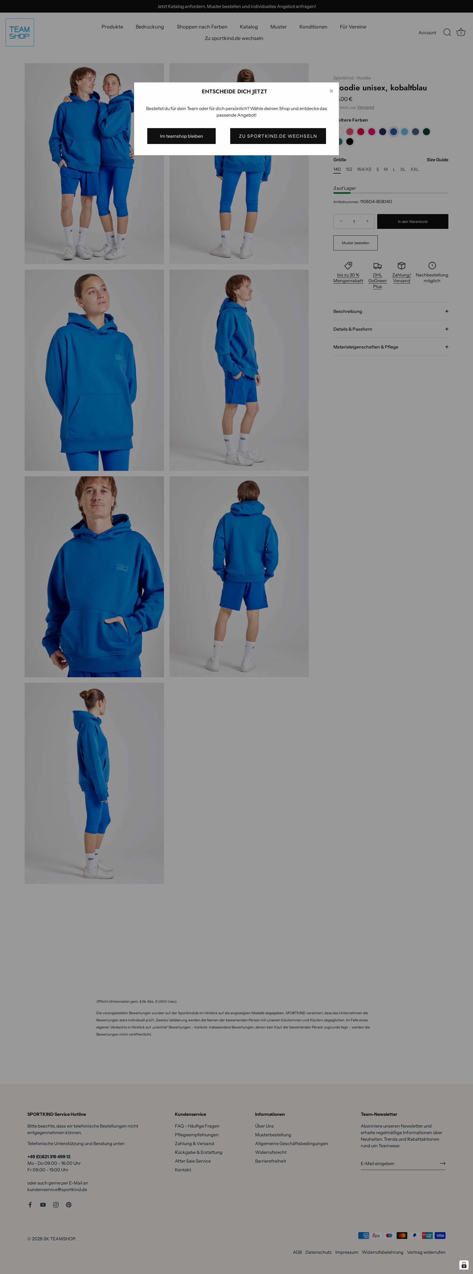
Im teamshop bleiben (181, 136)
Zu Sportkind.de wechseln (278, 136)
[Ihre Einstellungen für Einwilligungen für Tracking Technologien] (464, 1265)
